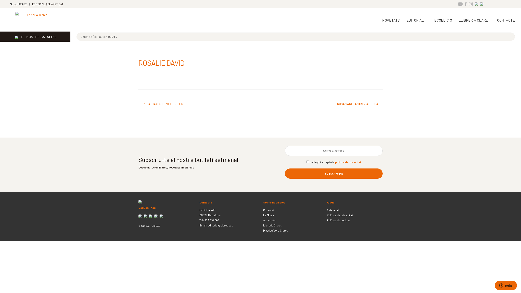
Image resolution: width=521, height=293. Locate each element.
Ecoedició (443, 20)
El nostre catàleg (38, 36)
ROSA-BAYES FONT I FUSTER (162, 104)
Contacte (506, 20)
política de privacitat (348, 162)
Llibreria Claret (272, 225)
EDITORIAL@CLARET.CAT (47, 4)
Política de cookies (338, 220)
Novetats (391, 20)
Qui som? (268, 210)
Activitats (269, 220)
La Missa (268, 215)
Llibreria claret (474, 20)
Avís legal (333, 210)
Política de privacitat (340, 215)
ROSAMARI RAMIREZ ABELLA (357, 104)
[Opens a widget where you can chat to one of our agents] (506, 286)
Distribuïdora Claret (275, 230)
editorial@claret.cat (220, 225)
